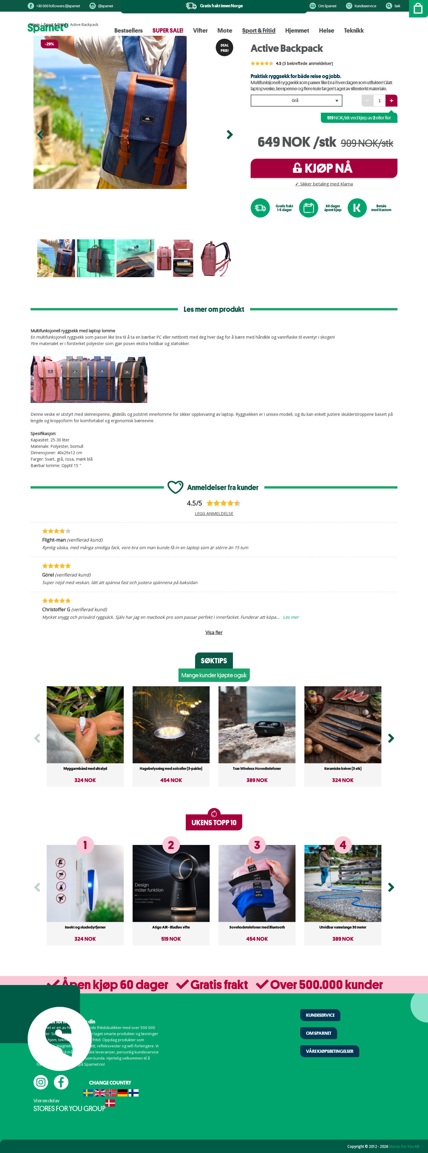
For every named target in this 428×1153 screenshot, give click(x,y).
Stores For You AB (404, 1146)
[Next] (230, 137)
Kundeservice (365, 5)
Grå (295, 100)
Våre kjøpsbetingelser (329, 1051)
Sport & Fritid (55, 24)
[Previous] (40, 137)
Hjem (35, 24)
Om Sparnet (327, 5)
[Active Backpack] (134, 112)
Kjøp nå (329, 168)
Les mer (291, 617)
